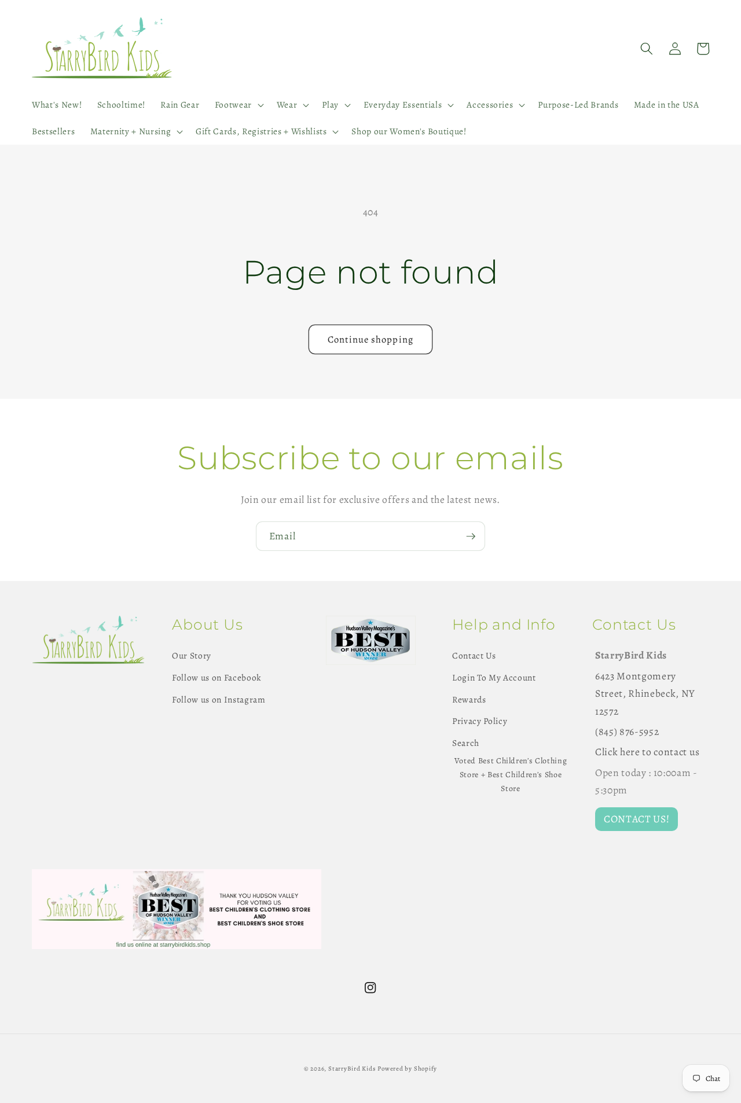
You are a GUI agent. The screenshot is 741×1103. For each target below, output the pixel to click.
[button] (238, 104)
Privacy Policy (479, 721)
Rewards (469, 699)
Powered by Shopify (407, 1068)
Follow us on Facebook (217, 677)
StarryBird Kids (352, 1068)
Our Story (191, 655)
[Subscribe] (471, 536)
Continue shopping (370, 339)
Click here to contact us (647, 752)
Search (465, 743)
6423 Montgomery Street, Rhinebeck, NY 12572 (645, 693)
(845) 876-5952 (627, 731)
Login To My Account (494, 677)
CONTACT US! (636, 819)
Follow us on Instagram (219, 699)
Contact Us (474, 655)
